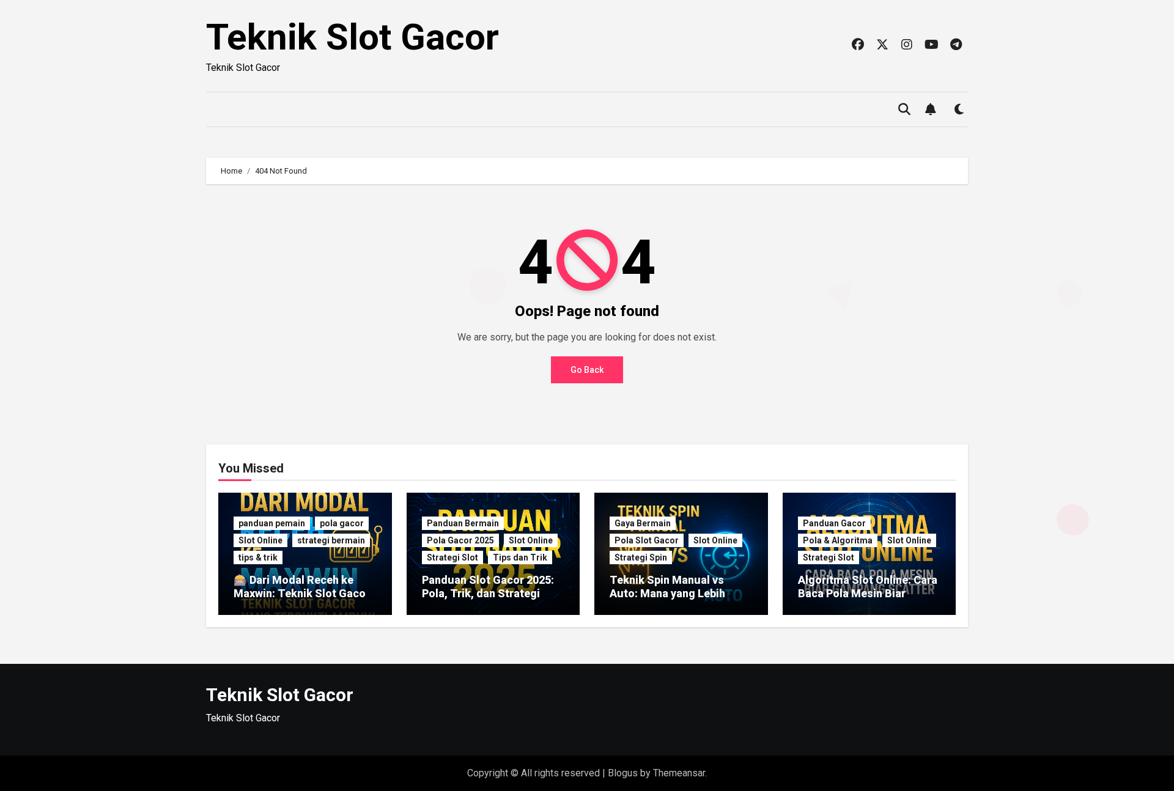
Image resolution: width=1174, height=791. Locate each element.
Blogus (623, 773)
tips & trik (258, 557)
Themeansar (679, 773)
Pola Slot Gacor (647, 540)
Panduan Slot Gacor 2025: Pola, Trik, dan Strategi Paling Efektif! (488, 593)
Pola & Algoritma (838, 540)
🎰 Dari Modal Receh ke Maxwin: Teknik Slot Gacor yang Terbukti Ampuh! (302, 593)
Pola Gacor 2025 (460, 540)
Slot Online (260, 540)
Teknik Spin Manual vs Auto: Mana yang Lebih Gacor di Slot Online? (667, 593)
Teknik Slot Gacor (352, 37)
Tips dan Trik (520, 557)
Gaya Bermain (643, 523)
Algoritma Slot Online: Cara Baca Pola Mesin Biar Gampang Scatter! (867, 593)
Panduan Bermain (463, 523)
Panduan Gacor (834, 523)
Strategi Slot (452, 557)
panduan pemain (271, 523)
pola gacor (342, 523)
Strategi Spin (641, 557)
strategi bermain (331, 540)
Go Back (587, 370)
